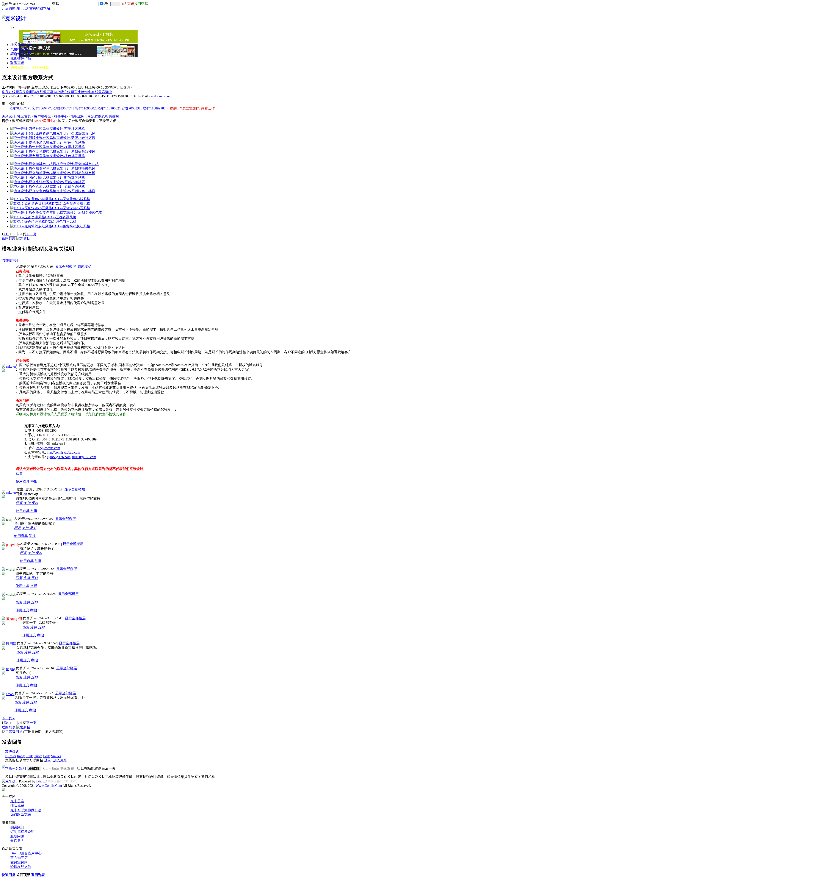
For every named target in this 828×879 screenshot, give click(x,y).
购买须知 (17, 827)
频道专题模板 (20, 54)
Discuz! (41, 781)
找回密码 (141, 4)
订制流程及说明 (22, 832)
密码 (55, 4)
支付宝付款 (19, 862)
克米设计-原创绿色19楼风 (75, 191)
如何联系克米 (20, 815)
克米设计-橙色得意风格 (67, 156)
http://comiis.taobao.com (63, 452)
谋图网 (11, 644)
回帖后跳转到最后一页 (98, 768)
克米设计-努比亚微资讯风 (75, 133)
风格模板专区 (20, 49)
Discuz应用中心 (45, 121)
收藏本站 (43, 8)
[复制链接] (10, 260)
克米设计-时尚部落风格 (67, 177)
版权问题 (17, 836)
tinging (11, 669)
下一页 (31, 234)
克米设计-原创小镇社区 (67, 182)
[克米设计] (14, 18)
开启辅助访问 (12, 8)
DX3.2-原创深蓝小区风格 (71, 208)
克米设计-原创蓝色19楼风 (75, 151)
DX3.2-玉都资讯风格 (60, 217)
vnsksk (11, 569)
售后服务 (17, 841)
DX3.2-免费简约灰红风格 (71, 226)
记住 (107, 4)
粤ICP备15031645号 (62, 781)
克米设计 (9, 116)
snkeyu (11, 366)
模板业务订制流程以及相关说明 (95, 116)
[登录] (115, 4)
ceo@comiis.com (48, 448)
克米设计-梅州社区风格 (67, 147)
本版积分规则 (15, 768)
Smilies (56, 756)
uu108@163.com (84, 457)
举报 (33, 481)
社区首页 (20, 45)
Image (21, 756)
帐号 (8, 4)
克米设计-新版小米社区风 (75, 138)
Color (12, 756)
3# (25, 494)
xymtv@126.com (59, 457)
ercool (10, 694)
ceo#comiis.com (160, 96)
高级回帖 (15, 732)
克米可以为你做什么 (25, 810)
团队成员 (17, 805)
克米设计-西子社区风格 (67, 129)
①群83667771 (20, 108)
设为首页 (29, 8)
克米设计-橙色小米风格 (67, 142)
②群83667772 (42, 108)
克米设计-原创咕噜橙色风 (75, 168)
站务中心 (61, 116)
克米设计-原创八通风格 (67, 186)
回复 (19, 473)
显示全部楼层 (65, 267)
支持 (27, 503)
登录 (47, 760)
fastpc (10, 519)
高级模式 (12, 752)
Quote (38, 756)
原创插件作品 (20, 58)
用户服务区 (42, 116)
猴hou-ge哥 (14, 619)
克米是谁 (17, 801)
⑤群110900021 (109, 108)
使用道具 (23, 481)
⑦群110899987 (154, 108)
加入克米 (127, 4)
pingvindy (13, 544)
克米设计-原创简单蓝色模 (75, 173)
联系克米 (17, 63)
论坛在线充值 (20, 867)
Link (29, 756)
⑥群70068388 (132, 108)
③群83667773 (63, 108)
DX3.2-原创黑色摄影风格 (71, 203)
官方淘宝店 (19, 858)
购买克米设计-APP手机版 (29, 67)
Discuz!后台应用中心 (26, 853)
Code (46, 756)
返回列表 (9, 238)
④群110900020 (86, 108)
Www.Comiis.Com (49, 785)
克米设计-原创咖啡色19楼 (79, 164)
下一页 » (8, 718)
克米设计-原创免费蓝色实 (82, 212)
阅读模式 (84, 267)
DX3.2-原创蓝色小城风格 (71, 199)
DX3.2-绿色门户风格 (60, 221)
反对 (34, 503)
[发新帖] (23, 238)
